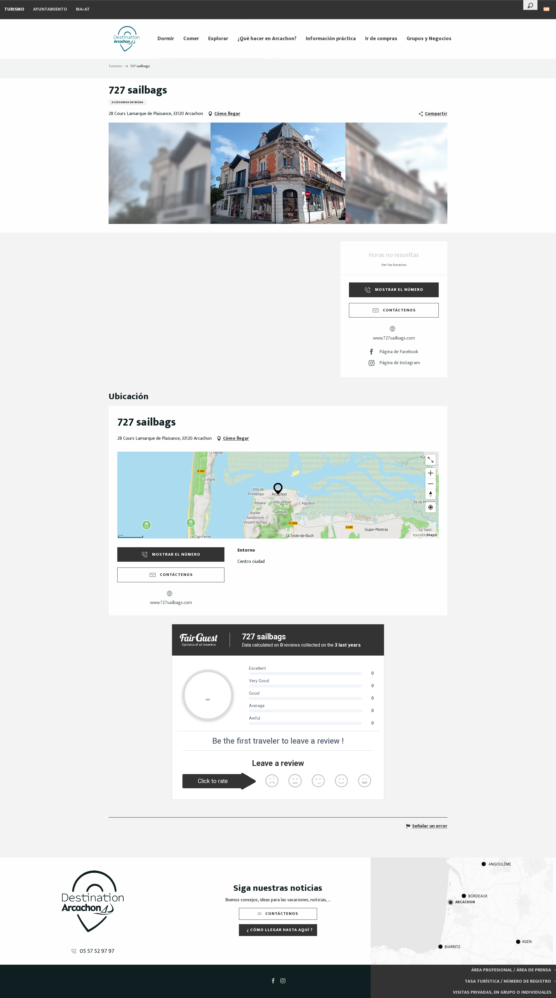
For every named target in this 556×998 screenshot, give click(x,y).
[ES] (547, 9)
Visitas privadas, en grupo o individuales (502, 992)
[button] (530, 5)
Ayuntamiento (50, 9)
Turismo (14, 9)
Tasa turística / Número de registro (508, 981)
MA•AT (83, 9)
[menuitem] (126, 38)
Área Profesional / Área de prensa (511, 970)
